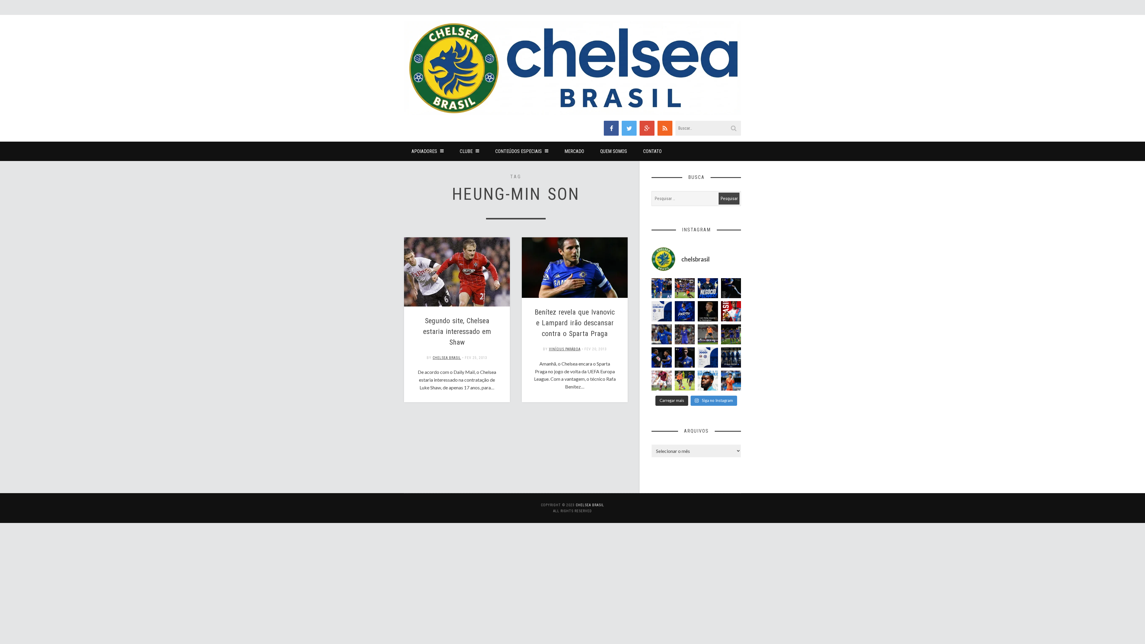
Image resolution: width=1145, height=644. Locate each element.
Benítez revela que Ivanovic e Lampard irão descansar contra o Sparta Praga (575, 323)
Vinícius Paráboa (565, 349)
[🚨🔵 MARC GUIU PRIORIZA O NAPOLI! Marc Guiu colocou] (685, 311)
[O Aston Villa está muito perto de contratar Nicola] (662, 334)
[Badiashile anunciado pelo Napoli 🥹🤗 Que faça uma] (708, 381)
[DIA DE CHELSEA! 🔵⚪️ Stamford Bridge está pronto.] (662, 311)
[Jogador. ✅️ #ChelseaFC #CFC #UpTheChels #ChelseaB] (662, 288)
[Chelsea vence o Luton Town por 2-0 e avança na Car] (685, 288)
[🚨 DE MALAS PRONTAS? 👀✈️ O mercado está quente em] (731, 357)
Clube (466, 151)
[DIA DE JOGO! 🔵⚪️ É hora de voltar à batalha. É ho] (708, 357)
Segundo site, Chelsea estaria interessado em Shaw (457, 331)
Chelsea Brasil (447, 358)
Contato (652, 151)
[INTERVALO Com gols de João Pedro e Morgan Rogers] (662, 357)
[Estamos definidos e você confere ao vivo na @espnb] (731, 288)
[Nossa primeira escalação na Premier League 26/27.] (685, 357)
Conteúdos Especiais (518, 151)
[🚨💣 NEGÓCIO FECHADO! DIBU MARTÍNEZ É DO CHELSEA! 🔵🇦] (708, 288)
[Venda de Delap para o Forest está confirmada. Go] (708, 311)
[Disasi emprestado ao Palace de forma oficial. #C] (731, 311)
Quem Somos (613, 151)
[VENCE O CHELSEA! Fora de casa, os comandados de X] (731, 334)
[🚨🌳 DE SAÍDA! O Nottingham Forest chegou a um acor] (708, 334)
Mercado (574, 151)
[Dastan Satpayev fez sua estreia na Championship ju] (662, 381)
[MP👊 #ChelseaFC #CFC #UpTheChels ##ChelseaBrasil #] (731, 381)
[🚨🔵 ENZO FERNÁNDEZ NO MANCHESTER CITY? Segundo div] (685, 334)
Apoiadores (424, 151)
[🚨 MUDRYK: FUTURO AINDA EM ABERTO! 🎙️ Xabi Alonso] (685, 381)
